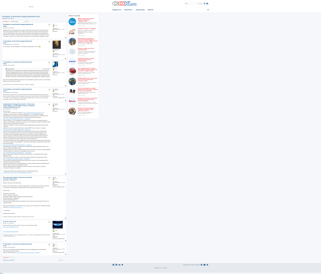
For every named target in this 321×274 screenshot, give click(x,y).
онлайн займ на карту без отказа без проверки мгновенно (17, 172)
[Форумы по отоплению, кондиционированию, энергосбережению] (133, 4)
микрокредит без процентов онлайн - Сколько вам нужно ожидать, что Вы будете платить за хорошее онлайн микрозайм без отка (19, 105)
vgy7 (53, 229)
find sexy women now (9, 221)
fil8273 (54, 67)
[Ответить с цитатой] (49, 25)
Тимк (54, 24)
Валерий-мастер (56, 49)
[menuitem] (204, 4)
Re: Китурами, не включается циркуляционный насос (17, 41)
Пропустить (31, 6)
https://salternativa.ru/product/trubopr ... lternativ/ (27, 252)
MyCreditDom (55, 104)
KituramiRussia (11, 18)
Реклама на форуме (195, 264)
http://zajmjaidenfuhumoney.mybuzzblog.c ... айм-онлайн (17, 152)
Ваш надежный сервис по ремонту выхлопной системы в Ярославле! (17, 178)
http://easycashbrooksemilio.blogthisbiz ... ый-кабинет (16, 158)
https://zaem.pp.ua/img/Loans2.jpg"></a (33, 112)
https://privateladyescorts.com (11, 226)
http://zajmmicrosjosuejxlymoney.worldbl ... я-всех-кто (16, 129)
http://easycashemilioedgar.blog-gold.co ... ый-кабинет (16, 118)
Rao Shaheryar (56, 89)
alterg (54, 243)
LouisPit (54, 177)
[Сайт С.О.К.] (124, 3)
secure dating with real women (10, 231)
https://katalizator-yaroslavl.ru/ (14, 207)
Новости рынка (74, 16)
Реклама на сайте (187, 264)
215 (58, 233)
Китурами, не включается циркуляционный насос (21, 16)
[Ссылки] (208, 9)
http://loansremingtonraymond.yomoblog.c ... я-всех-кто (17, 144)
